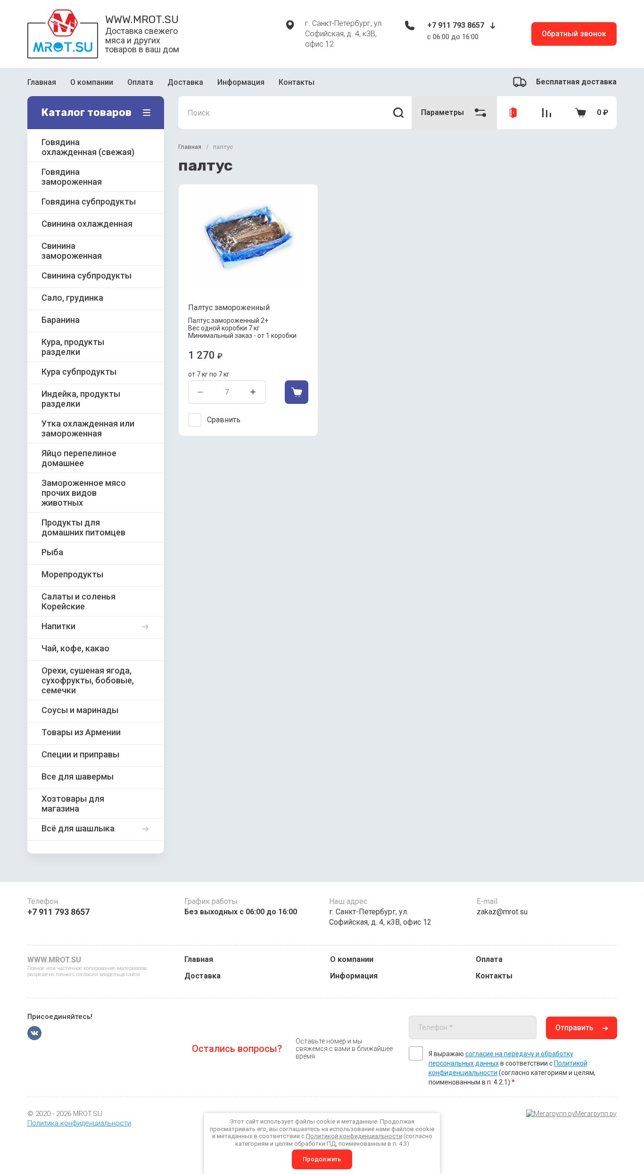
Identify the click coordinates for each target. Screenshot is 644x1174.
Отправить (574, 1027)
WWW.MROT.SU (142, 19)
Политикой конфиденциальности (354, 1136)
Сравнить (223, 419)
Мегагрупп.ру (596, 1113)
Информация (240, 82)
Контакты (296, 82)
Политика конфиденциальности (79, 1123)
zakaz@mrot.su (502, 911)
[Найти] (398, 112)
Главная (41, 82)
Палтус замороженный (229, 307)
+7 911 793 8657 (455, 25)
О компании (91, 82)
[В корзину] (296, 392)
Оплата (140, 82)
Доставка (185, 82)
